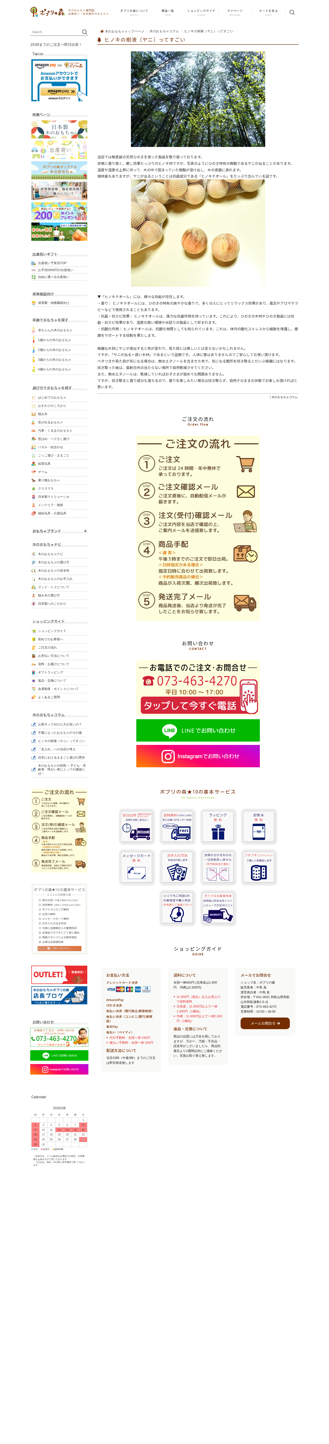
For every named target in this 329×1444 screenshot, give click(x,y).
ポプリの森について (134, 10)
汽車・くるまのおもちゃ (55, 430)
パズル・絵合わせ (50, 447)
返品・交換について (52, 680)
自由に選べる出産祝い (53, 277)
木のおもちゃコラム (164, 31)
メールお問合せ (263, 1023)
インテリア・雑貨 (50, 505)
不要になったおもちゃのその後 (60, 732)
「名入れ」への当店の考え (57, 749)
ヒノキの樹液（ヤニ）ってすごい (144, 39)
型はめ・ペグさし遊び (53, 439)
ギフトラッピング (50, 672)
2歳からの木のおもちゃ (54, 350)
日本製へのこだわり (52, 603)
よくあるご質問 (49, 697)
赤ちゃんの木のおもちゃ (55, 330)
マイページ (235, 10)
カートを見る (268, 10)
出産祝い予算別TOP (52, 263)
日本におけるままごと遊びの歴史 (61, 757)
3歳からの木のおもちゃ (54, 359)
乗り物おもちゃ (49, 480)
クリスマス (46, 488)
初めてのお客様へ (50, 639)
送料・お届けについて (53, 664)
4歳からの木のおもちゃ (54, 369)
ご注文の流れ (47, 647)
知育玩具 (44, 463)
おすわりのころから (52, 405)
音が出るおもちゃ (50, 422)
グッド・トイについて (53, 587)
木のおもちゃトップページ (124, 31)
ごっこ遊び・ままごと (53, 455)
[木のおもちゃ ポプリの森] (48, 11)
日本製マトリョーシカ (53, 496)
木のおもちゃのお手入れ (55, 579)
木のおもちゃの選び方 (53, 562)
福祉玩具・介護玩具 (52, 513)
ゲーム (42, 472)
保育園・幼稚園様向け (53, 303)
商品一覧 (168, 10)
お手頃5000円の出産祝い (55, 270)
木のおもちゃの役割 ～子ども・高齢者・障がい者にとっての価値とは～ (62, 769)
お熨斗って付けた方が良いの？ (60, 724)
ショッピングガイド (201, 10)
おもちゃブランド (46, 531)
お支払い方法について (53, 655)
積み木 (42, 414)
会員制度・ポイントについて (58, 689)
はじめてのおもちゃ (52, 397)
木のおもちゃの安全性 (53, 570)
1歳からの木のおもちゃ (54, 340)
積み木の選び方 (49, 595)
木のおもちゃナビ (50, 554)
